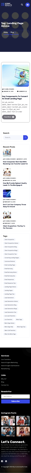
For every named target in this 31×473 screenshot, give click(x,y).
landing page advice (10, 286)
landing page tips (9, 294)
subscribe (15, 401)
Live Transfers (6, 359)
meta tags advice (9, 323)
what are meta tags (10, 334)
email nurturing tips (10, 276)
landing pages (9, 290)
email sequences (9, 279)
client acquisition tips (11, 254)
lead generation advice (11, 301)
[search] (25, 137)
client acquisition (9, 239)
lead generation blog (10, 305)
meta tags (19, 319)
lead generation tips (10, 312)
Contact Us (5, 385)
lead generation (9, 297)
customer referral (10, 261)
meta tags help (9, 326)
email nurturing (9, 268)
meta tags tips (21, 326)
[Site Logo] (6, 5)
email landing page (10, 265)
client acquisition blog (11, 246)
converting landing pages (12, 257)
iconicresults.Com (21, 467)
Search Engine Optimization (10, 365)
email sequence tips (10, 283)
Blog (2, 382)
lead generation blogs (11, 308)
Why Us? (3, 379)
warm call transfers (10, 330)
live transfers (8, 319)
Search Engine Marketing (9, 362)
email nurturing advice (11, 272)
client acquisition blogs (11, 250)
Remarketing (5, 368)
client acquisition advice (11, 243)
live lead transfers (10, 316)
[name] (22, 5)
